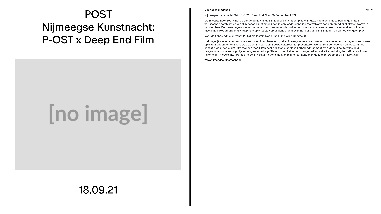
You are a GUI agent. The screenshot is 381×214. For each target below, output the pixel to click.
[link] (190, 107)
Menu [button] (369, 9)
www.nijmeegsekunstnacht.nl (222, 60)
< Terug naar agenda (217, 10)
